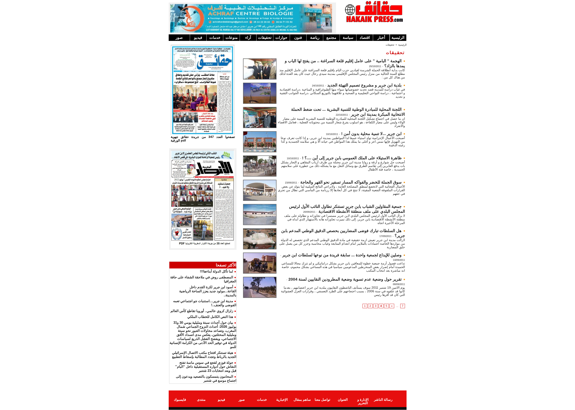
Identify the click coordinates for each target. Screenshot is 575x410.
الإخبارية (282, 399)
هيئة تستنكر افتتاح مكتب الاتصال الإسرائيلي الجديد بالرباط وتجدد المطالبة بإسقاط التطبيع (204, 355)
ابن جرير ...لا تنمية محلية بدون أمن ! (371, 133)
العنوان (343, 399)
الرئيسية (398, 37)
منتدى (201, 399)
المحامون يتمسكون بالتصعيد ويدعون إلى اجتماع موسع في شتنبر (206, 378)
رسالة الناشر (383, 399)
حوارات (281, 37)
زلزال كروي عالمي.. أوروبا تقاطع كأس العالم (201, 311)
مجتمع (331, 37)
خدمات (215, 37)
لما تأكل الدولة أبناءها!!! (216, 271)
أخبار (381, 37)
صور (179, 37)
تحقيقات (265, 37)
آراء (248, 37)
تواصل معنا (322, 399)
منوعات (232, 37)
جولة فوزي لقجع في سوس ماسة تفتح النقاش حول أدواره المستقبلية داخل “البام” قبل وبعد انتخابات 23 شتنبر (205, 366)
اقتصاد (365, 37)
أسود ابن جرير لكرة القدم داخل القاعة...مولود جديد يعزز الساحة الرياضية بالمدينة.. (207, 291)
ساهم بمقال (302, 399)
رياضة (314, 37)
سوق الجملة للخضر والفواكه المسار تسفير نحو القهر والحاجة (351, 182)
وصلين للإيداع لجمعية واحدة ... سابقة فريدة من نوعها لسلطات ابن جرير (342, 255)
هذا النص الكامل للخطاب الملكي (210, 317)
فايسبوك (180, 399)
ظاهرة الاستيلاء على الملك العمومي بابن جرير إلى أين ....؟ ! (352, 158)
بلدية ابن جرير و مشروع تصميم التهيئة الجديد (364, 85)
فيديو (198, 37)
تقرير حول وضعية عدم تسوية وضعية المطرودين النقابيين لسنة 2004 (345, 279)
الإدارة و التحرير (363, 401)
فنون (298, 37)
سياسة (348, 37)
